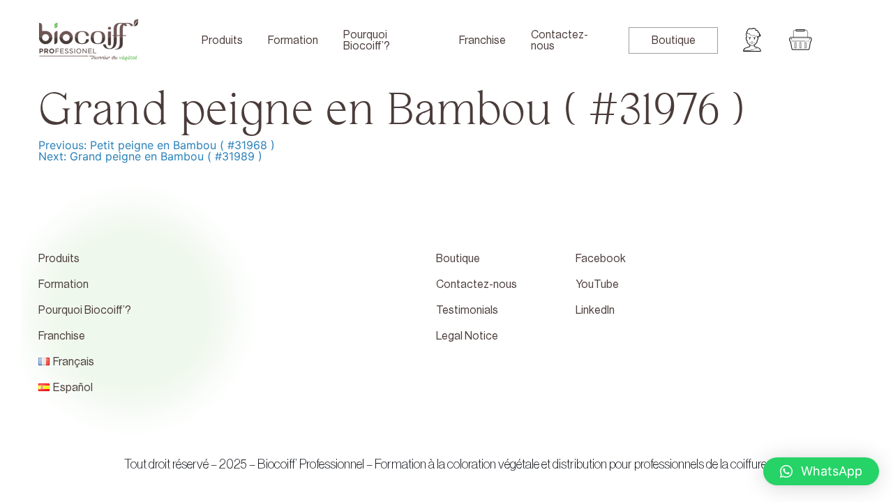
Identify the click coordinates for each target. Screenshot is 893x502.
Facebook (601, 258)
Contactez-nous (559, 40)
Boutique (674, 40)
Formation (293, 40)
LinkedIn (595, 310)
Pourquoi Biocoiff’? (366, 40)
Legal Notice (467, 336)
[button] (821, 471)
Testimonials (467, 310)
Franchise (482, 40)
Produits (222, 40)
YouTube (597, 284)
